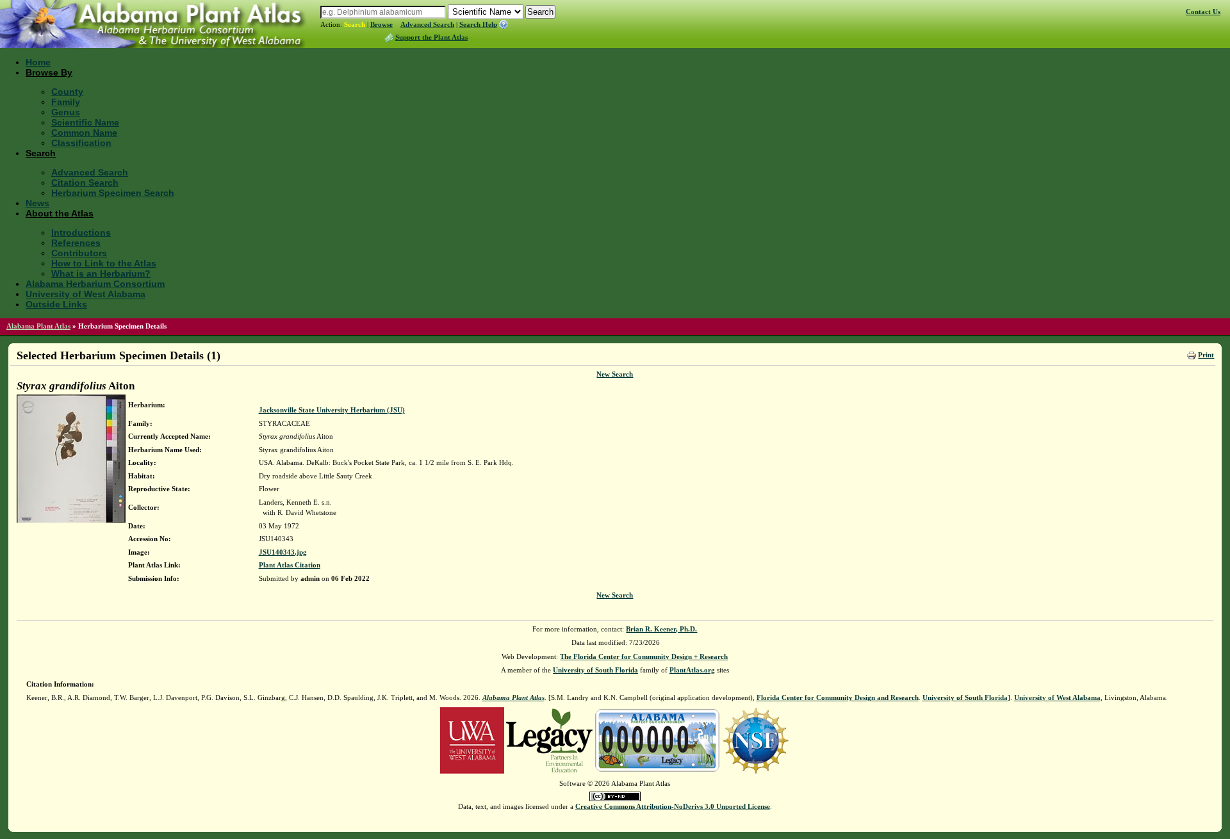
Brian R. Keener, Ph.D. (661, 629)
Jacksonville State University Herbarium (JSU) (332, 410)
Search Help (478, 24)
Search (354, 24)
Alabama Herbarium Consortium (95, 284)
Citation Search (85, 182)
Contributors (79, 253)
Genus (65, 112)
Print (1206, 355)
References (76, 243)
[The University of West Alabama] (472, 739)
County (67, 91)
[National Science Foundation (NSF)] (755, 739)
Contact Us (1203, 11)
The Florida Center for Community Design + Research (644, 656)
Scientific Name (85, 122)
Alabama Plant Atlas (38, 326)
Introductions (81, 232)
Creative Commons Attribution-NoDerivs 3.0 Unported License (672, 806)
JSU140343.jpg (283, 552)
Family (65, 102)
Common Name (84, 132)
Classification (81, 143)
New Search (614, 374)
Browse (381, 24)
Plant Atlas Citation (289, 565)
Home (38, 62)
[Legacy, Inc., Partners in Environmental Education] (549, 739)
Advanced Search (427, 24)
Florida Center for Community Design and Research (838, 697)
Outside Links (56, 304)
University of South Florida (595, 670)
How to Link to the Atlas (103, 263)
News (37, 203)
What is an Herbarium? (101, 273)
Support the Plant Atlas (431, 37)
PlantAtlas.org (692, 670)
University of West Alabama (85, 294)
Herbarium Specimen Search (112, 193)
